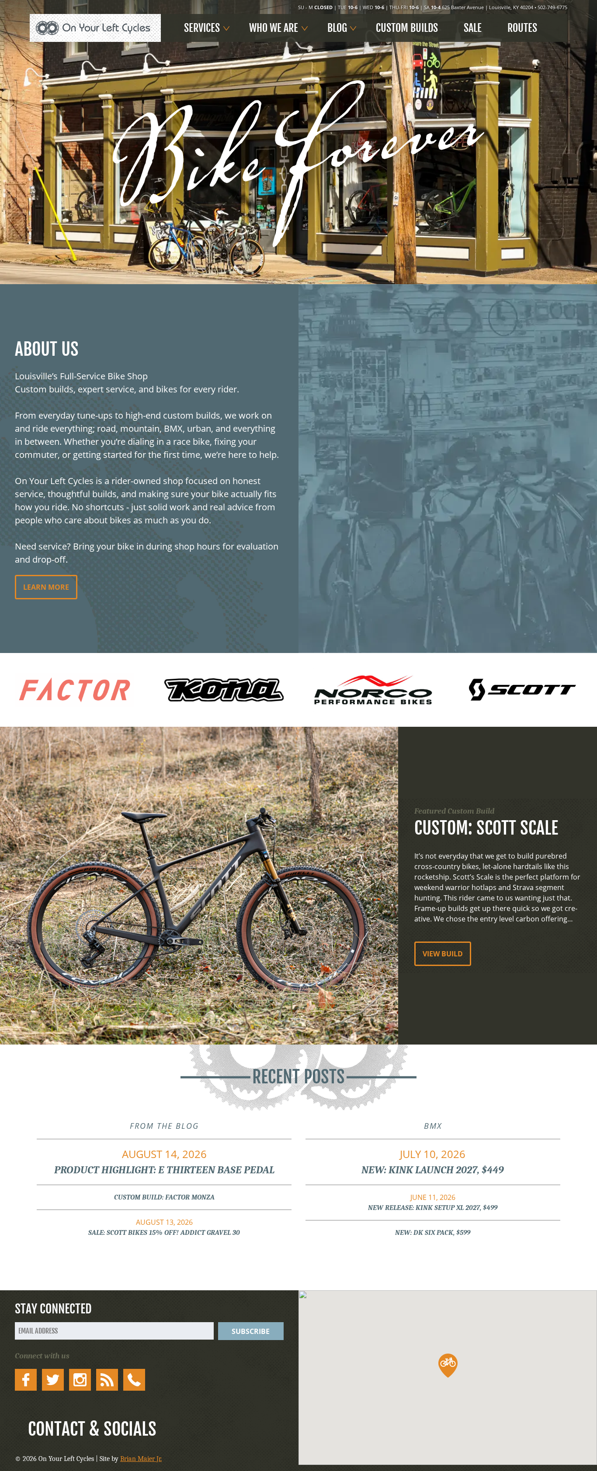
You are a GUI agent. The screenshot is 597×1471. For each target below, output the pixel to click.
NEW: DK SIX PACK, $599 (432, 1233)
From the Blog (164, 1125)
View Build (443, 954)
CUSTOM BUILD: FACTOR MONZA (164, 1197)
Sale (473, 27)
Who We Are (273, 27)
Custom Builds (407, 27)
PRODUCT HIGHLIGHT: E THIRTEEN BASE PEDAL (164, 1161)
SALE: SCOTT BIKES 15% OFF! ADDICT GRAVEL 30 (164, 1227)
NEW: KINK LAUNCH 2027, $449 (432, 1161)
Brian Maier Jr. (141, 1459)
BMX (433, 1125)
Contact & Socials (92, 1429)
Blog (337, 27)
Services (202, 27)
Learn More (46, 587)
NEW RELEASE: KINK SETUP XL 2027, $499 (432, 1202)
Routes (522, 27)
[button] (448, 1366)
